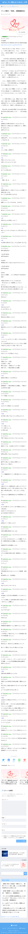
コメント (5, 799)
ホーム (4, 928)
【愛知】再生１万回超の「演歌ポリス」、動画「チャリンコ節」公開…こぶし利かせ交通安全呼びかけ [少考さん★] (13, 885)
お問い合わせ (22, 928)
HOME (14, 925)
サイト (3, 830)
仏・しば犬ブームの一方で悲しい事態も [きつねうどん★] (13, 904)
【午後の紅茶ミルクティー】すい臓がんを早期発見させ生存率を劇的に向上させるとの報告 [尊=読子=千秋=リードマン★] (13, 910)
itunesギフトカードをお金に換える (10, 916)
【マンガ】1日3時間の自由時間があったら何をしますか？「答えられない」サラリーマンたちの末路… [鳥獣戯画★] (13, 898)
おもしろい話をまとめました (14, 2)
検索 (25, 873)
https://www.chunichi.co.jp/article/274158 (11, 45)
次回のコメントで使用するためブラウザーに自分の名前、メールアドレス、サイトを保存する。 (15, 836)
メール (4, 823)
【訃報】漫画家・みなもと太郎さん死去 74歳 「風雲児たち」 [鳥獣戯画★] (13, 892)
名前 (3, 817)
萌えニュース (11, 765)
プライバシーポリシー (12, 928)
